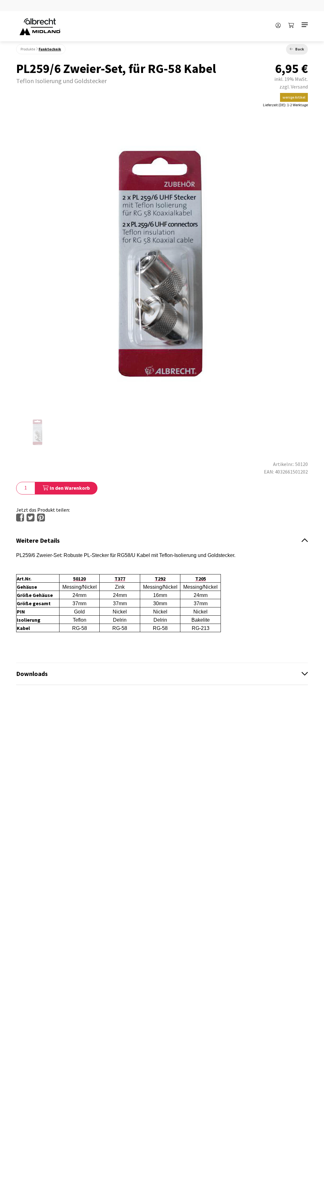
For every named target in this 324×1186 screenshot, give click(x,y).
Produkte (28, 49)
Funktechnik (50, 49)
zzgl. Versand (293, 86)
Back (299, 49)
